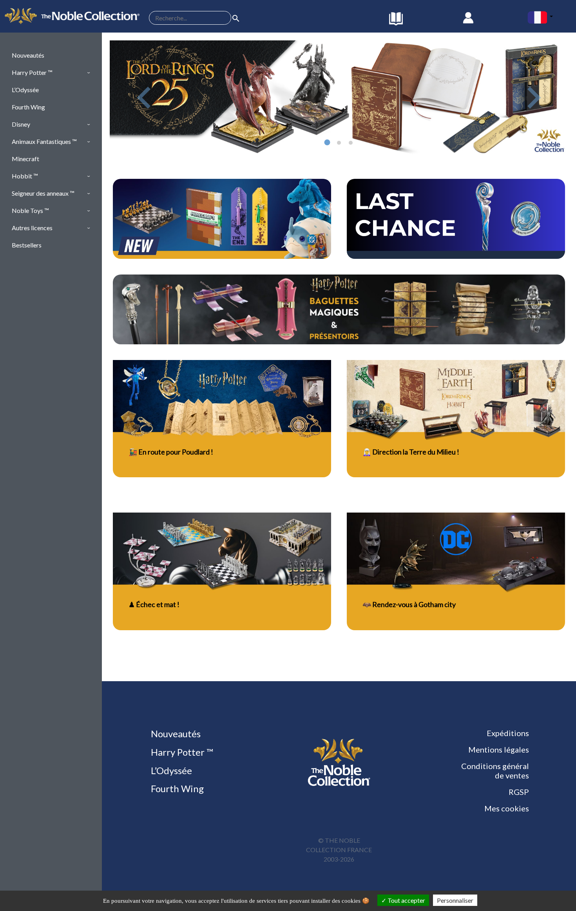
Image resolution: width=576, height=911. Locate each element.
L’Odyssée (170, 770)
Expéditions (508, 733)
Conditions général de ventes (495, 770)
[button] (51, 72)
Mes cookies (506, 808)
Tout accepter (405, 900)
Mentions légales (498, 749)
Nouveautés (175, 733)
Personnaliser (455, 900)
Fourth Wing (176, 788)
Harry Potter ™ (181, 752)
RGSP (519, 791)
